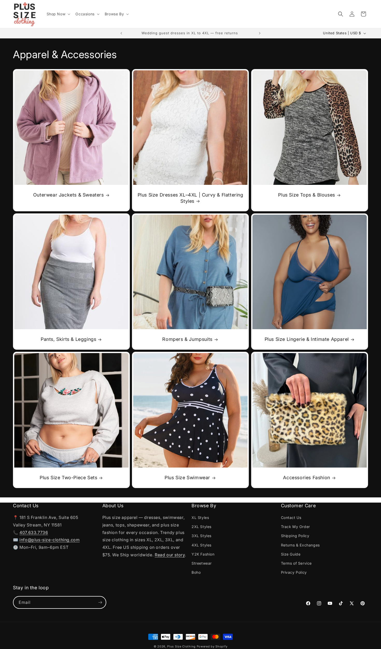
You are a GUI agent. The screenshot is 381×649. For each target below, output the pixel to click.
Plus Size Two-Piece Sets (68, 477)
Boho (196, 572)
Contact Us (291, 517)
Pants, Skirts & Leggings (68, 339)
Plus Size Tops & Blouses (306, 195)
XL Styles (200, 517)
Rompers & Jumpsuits (188, 339)
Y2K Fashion (203, 554)
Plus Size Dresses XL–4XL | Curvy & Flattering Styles (190, 198)
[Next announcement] (259, 33)
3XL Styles (201, 535)
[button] (58, 14)
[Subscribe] (100, 602)
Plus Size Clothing (181, 646)
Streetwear (202, 563)
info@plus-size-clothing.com (49, 539)
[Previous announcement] (121, 33)
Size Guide (291, 554)
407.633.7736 (33, 532)
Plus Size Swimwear (187, 477)
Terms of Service (296, 563)
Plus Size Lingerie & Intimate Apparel (306, 339)
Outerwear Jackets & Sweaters (68, 195)
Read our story (170, 554)
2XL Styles (201, 526)
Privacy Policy (294, 572)
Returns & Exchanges (300, 545)
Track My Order (295, 526)
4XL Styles (201, 545)
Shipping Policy (295, 535)
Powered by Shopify (212, 646)
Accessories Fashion (306, 477)
